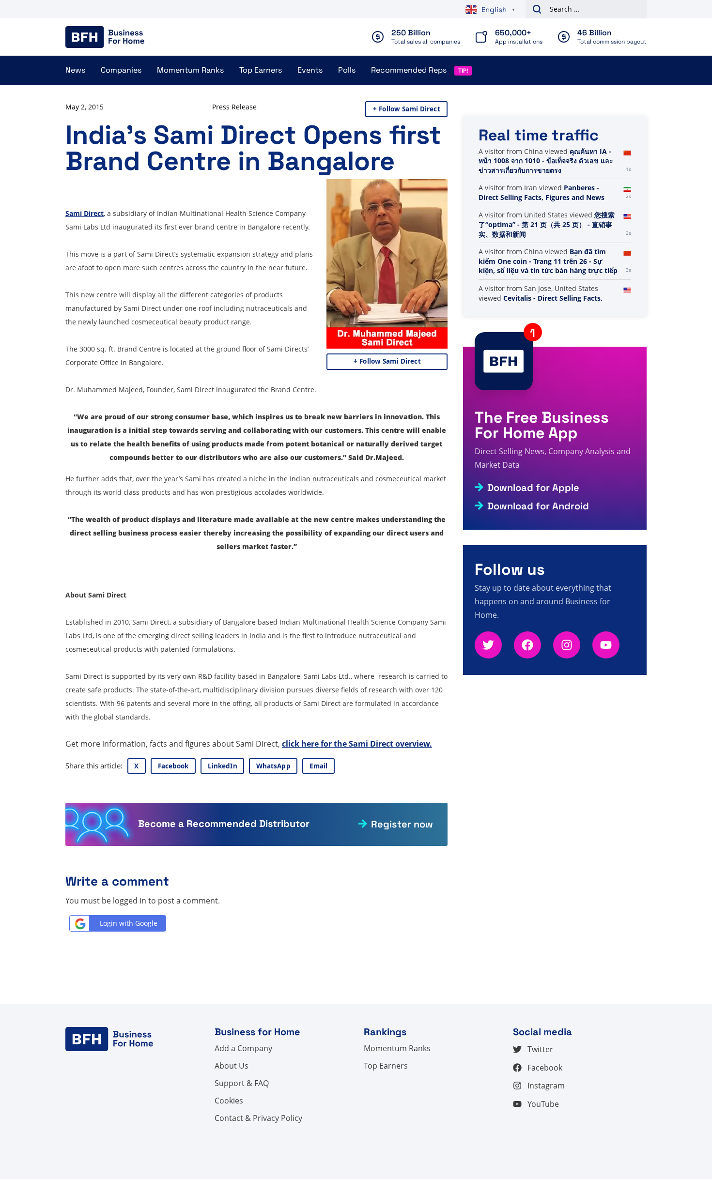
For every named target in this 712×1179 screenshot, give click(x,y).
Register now (402, 824)
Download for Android (538, 506)
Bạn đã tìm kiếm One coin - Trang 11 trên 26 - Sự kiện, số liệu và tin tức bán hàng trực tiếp (548, 261)
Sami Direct (84, 213)
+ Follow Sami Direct (406, 109)
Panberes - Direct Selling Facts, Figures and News (541, 192)
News (75, 70)
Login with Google (128, 923)
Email (319, 766)
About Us (231, 1065)
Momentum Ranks (190, 70)
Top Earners (260, 70)
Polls (347, 70)
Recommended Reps (409, 70)
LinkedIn (222, 766)
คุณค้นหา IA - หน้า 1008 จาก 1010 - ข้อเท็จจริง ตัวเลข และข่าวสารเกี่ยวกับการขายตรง (546, 161)
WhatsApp (273, 766)
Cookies (229, 1100)
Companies (121, 70)
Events (310, 70)
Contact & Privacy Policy (258, 1118)
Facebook (173, 766)
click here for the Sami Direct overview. (357, 743)
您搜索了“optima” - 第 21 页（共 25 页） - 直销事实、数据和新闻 (547, 224)
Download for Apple (533, 487)
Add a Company (243, 1048)
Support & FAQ (242, 1083)
